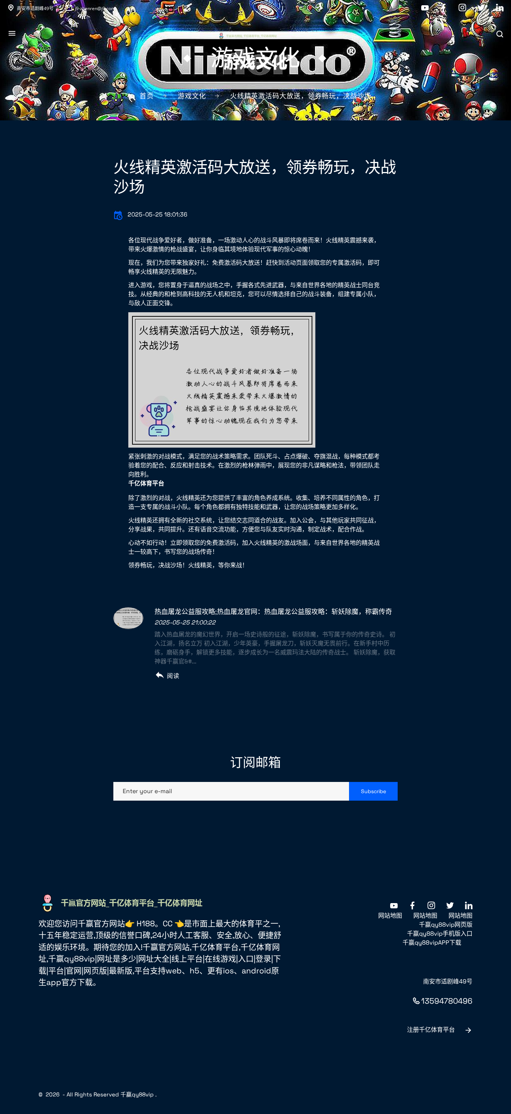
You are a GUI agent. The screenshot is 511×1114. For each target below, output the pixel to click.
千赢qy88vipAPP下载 (432, 942)
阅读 (173, 676)
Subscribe (373, 791)
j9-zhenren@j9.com (95, 8)
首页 (147, 96)
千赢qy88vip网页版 (445, 925)
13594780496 (446, 1001)
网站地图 (390, 916)
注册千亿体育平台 (431, 1030)
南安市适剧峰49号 (35, 8)
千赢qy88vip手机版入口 (439, 933)
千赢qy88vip (137, 1094)
